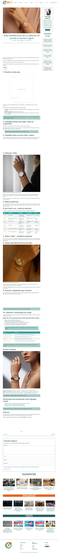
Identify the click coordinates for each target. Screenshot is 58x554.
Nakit (21, 431)
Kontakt (33, 547)
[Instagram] (47, 546)
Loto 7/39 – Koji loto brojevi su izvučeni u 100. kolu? (18, 529)
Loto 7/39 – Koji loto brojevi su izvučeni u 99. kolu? (39, 529)
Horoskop (41, 2)
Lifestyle (20, 2)
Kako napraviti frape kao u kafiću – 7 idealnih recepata (47, 50)
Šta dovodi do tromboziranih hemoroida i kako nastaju (36, 488)
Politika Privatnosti (34, 549)
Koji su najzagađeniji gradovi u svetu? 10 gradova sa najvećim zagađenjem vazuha (7, 530)
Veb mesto (5, 463)
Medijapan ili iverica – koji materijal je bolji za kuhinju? (49, 488)
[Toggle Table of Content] (5, 69)
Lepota (31, 2)
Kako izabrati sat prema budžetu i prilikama (47, 45)
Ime (4, 456)
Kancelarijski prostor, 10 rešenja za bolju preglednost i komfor (47, 68)
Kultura (26, 2)
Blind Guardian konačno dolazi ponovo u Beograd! (29, 508)
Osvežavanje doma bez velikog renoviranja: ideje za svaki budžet (47, 40)
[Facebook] (45, 546)
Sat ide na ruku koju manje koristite (9, 238)
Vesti (50, 2)
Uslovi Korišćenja (34, 548)
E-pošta (5, 459)
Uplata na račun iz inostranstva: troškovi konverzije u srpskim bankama (47, 62)
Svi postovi (47, 29)
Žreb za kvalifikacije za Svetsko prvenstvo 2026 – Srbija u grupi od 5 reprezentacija (50, 530)
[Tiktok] (48, 546)
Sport (47, 2)
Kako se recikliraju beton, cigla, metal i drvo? (47, 56)
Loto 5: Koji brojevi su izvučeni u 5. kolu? (29, 529)
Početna (15, 2)
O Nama (33, 546)
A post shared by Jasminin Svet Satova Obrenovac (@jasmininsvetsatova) (21, 102)
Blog (21, 41)
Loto (36, 2)
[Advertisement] (21, 51)
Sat (22, 431)
